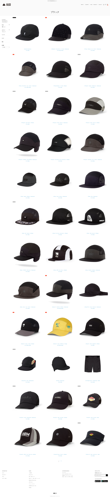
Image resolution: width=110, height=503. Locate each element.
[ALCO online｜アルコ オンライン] (6, 5)
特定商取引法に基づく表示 (32, 485)
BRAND (82, 4)
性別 (2, 41)
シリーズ (3, 34)
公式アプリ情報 (4, 478)
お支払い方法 (31, 474)
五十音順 (4, 47)
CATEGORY (86, 4)
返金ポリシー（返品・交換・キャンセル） (34, 478)
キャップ (4, 31)
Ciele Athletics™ (4, 20)
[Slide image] (27, 32)
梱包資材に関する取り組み (32, 480)
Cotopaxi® (3, 19)
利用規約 (30, 487)
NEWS (3, 476)
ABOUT (91, 4)
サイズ (3, 38)
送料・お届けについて (32, 476)
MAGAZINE (95, 4)
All (9, 24)
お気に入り (100, 4)
